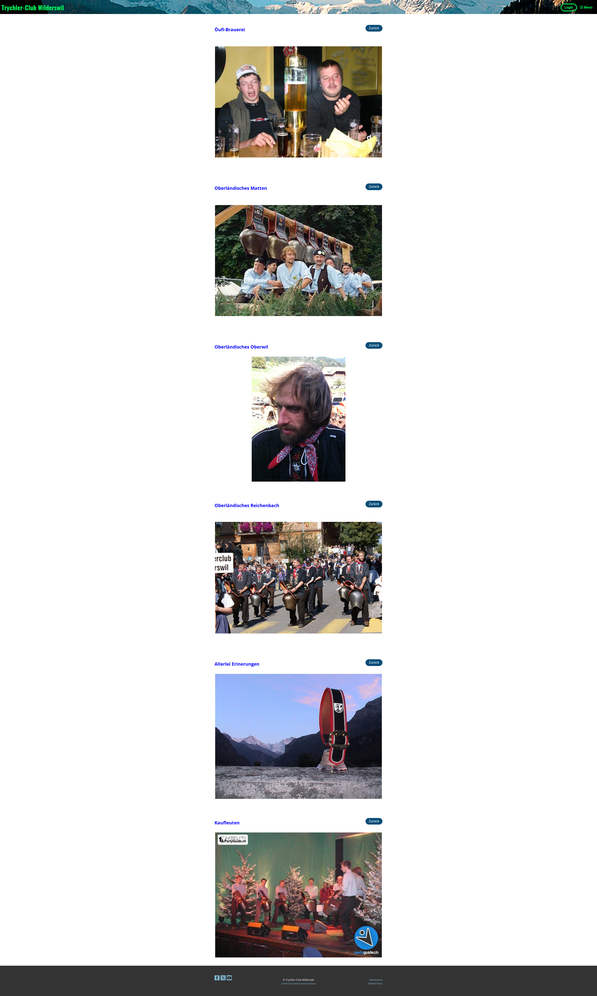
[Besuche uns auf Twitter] (223, 978)
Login (569, 7)
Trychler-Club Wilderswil (33, 7)
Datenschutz (375, 983)
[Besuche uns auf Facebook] (217, 978)
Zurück (374, 28)
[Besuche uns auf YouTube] (229, 978)
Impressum (375, 980)
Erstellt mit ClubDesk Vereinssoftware (298, 983)
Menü (587, 7)
